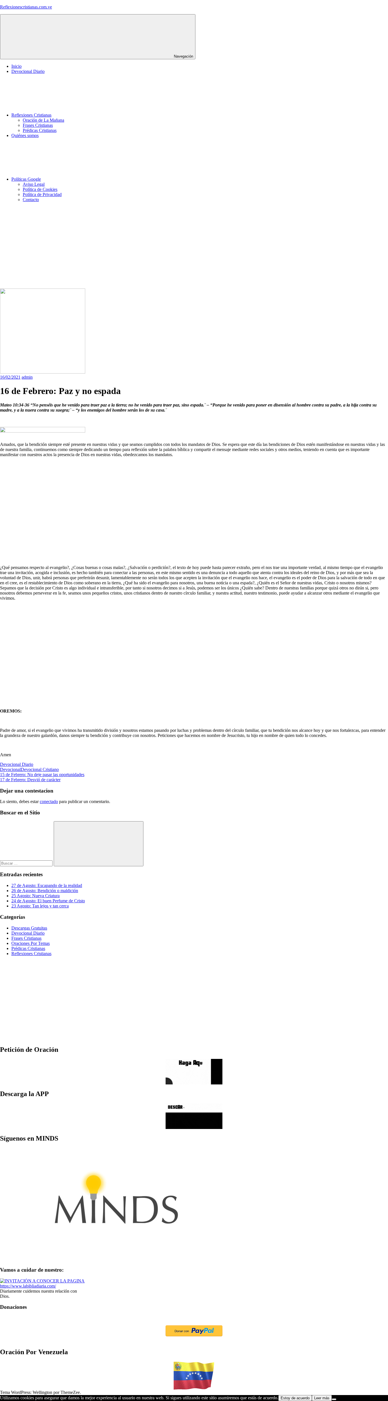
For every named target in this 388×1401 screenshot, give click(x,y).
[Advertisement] (170, 246)
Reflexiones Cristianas (31, 115)
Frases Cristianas (38, 125)
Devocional (10, 769)
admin (27, 377)
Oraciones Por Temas (30, 943)
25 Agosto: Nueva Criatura (35, 895)
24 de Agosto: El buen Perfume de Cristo (48, 900)
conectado (49, 801)
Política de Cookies (40, 189)
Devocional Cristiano (40, 769)
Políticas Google (26, 179)
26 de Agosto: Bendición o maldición (44, 890)
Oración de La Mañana (43, 120)
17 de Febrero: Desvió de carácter (30, 779)
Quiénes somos (25, 135)
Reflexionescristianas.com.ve (26, 7)
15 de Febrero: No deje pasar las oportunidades (42, 774)
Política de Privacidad (42, 194)
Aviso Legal (34, 184)
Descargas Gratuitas (29, 928)
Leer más (321, 1398)
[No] (334, 1399)
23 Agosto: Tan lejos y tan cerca (40, 905)
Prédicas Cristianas (40, 130)
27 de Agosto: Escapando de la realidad (46, 885)
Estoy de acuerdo (295, 1398)
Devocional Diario (28, 71)
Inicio (16, 66)
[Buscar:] (27, 863)
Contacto (31, 199)
